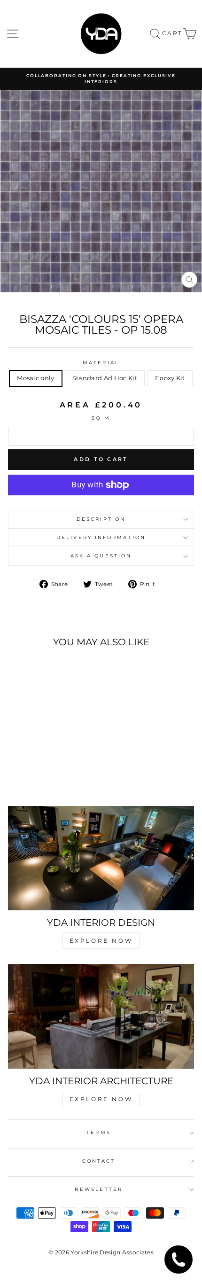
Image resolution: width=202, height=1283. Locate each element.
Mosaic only (35, 378)
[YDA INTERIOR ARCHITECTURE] (101, 1016)
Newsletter (99, 1189)
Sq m (101, 418)
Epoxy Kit (170, 378)
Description (101, 519)
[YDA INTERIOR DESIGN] (101, 858)
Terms (98, 1132)
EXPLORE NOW (101, 940)
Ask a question (101, 556)
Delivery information (101, 537)
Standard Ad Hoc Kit (104, 378)
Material (101, 363)
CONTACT (99, 1161)
